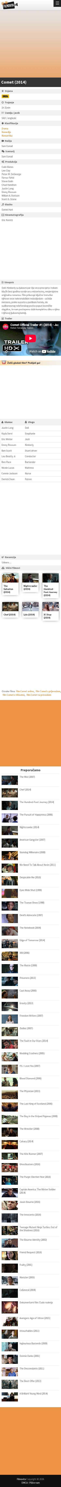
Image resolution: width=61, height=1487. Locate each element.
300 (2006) (24, 952)
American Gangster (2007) (32, 839)
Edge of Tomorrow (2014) (32, 940)
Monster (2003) (27, 1277)
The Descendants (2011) (32, 1368)
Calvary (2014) (26, 1141)
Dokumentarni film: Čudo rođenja (36, 1302)
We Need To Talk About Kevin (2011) (38, 864)
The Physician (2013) (30, 1091)
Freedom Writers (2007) (31, 1015)
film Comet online (25, 691)
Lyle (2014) (29, 614)
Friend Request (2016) (31, 1252)
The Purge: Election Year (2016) (35, 1176)
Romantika (7, 135)
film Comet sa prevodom (39, 694)
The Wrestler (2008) (29, 1128)
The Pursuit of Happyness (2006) (36, 814)
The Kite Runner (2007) (31, 1153)
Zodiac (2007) (26, 1028)
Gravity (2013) (26, 1003)
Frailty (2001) (26, 1264)
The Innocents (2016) (30, 1214)
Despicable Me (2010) (30, 877)
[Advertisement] (30, 44)
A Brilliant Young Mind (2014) (34, 1393)
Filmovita (21, 1479)
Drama (5, 128)
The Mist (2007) (27, 776)
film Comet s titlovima (14, 694)
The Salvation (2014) (8, 589)
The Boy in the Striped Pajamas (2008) (39, 1116)
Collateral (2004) (28, 1289)
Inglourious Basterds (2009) (33, 1343)
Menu (57, 3)
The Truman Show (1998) (32, 902)
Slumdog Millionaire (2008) (32, 852)
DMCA (24, 1482)
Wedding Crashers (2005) (32, 1053)
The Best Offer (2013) (30, 1381)
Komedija (6, 132)
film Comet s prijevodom (48, 691)
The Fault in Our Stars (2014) (34, 1040)
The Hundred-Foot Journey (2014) (37, 802)
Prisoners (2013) (28, 977)
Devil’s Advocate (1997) (31, 915)
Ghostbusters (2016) (30, 1164)
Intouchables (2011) (29, 1330)
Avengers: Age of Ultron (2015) (35, 1318)
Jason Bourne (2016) (30, 1201)
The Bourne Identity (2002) (33, 1239)
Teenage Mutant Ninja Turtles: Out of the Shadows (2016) (38, 1229)
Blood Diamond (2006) (30, 1078)
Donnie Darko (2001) (30, 1355)
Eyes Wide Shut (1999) (31, 890)
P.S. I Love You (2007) (30, 1065)
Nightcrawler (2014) (29, 827)
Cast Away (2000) (28, 990)
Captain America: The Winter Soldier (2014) (38, 1191)
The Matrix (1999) (28, 965)
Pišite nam (34, 1482)
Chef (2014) (9, 614)
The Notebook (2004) (30, 927)
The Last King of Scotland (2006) (36, 1103)
